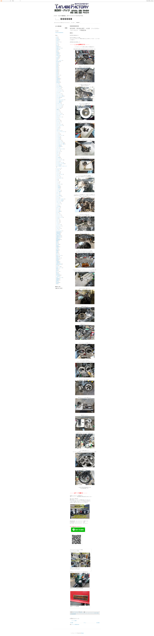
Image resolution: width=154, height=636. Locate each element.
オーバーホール (58, 107)
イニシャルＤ (58, 88)
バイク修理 (58, 187)
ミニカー (57, 222)
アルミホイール (58, 87)
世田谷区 (57, 259)
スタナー (57, 152)
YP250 (57, 80)
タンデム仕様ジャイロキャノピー (61, 166)
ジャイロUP (58, 137)
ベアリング (58, 202)
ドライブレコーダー (59, 174)
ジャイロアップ (58, 140)
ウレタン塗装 (58, 97)
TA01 (57, 72)
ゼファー (57, 156)
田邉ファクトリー (59, 267)
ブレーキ (57, 197)
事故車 (57, 250)
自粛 (57, 251)
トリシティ (58, 176)
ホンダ (57, 212)
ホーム (85, 622)
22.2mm (57, 39)
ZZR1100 (57, 81)
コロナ (57, 129)
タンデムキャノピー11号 (60, 163)
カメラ (57, 118)
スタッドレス (58, 151)
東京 (57, 272)
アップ (57, 83)
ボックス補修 (58, 211)
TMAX (57, 77)
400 (57, 43)
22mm (57, 40)
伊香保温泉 (58, 233)
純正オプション (58, 255)
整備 (57, 260)
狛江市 (57, 249)
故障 (57, 245)
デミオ (57, 170)
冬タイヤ (57, 271)
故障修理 (57, 246)
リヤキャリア (58, 228)
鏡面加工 (57, 238)
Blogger (82, 633)
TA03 (57, 76)
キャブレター (58, 121)
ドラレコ (57, 175)
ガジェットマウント (59, 114)
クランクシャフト (59, 124)
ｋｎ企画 (57, 56)
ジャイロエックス (59, 141)
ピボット (57, 192)
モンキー (57, 227)
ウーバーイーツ (58, 93)
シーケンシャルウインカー (60, 131)
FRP (57, 51)
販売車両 (57, 282)
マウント (57, 213)
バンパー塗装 (58, 191)
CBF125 (57, 49)
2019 (57, 38)
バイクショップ (58, 184)
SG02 (57, 70)
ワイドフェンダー (59, 230)
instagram (77, 22)
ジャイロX (58, 139)
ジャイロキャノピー (59, 142)
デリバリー (58, 171)
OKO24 (57, 65)
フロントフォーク (59, 201)
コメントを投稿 (73, 620)
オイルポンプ (58, 103)
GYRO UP (58, 55)
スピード (57, 153)
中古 (57, 265)
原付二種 (57, 244)
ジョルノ (57, 147)
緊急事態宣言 (58, 239)
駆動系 (57, 240)
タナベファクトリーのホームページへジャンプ (61, 22)
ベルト (57, 205)
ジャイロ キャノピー (59, 135)
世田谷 (57, 256)
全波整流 (57, 261)
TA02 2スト (58, 75)
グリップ (57, 126)
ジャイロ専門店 (58, 146)
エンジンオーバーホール (60, 99)
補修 (57, 283)
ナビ (57, 179)
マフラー (57, 219)
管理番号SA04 (58, 235)
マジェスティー (58, 216)
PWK (57, 66)
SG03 (57, 71)
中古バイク (58, 266)
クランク (57, 123)
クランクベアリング (59, 125)
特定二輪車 (58, 275)
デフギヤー (58, 169)
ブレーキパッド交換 (59, 200)
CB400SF (57, 46)
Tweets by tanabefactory (59, 32)
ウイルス (57, 92)
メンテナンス (58, 224)
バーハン (57, 181)
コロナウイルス (58, 130)
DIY (56, 50)
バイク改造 (58, 186)
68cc (57, 45)
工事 (57, 248)
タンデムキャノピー (59, 162)
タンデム (57, 161)
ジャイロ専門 (58, 145)
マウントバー (58, 214)
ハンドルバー (58, 190)
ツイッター (73, 22)
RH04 (57, 67)
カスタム (57, 115)
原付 (57, 243)
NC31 (57, 62)
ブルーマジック (58, 196)
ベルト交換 (58, 206)
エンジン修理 (58, 102)
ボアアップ (58, 207)
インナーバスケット (59, 91)
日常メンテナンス (59, 277)
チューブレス (58, 168)
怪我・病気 (58, 234)
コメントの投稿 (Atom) (75, 624)
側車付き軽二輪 (58, 264)
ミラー (57, 223)
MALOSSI (57, 61)
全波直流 (57, 262)
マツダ (57, 218)
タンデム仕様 (58, 164)
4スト (57, 44)
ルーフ (57, 229)
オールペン (58, 108)
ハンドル (57, 189)
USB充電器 (58, 78)
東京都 (57, 273)
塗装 (57, 270)
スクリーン (58, 150)
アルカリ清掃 (58, 86)
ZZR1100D (58, 82)
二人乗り (57, 276)
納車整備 (57, 278)
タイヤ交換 (58, 157)
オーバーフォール (59, 105)
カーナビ (57, 110)
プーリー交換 (58, 195)
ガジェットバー (58, 113)
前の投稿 (98, 622)
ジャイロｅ (58, 136)
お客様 (57, 109)
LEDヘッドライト (59, 60)
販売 (57, 281)
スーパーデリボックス (59, 148)
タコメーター (58, 158)
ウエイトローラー (59, 94)
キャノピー (58, 120)
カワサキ (57, 119)
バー (57, 180)
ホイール (57, 208)
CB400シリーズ (58, 48)
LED (57, 59)
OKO (57, 64)
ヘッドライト (58, 203)
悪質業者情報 (58, 232)
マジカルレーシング (59, 217)
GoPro (57, 54)
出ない (57, 254)
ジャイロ (57, 134)
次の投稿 (71, 622)
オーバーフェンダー (59, 104)
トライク (57, 173)
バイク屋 (57, 185)
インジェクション (59, 89)
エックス (57, 98)
